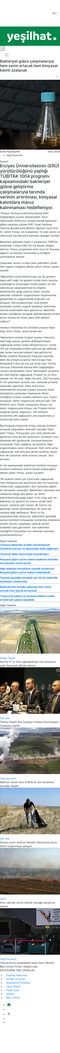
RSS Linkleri (13, 997)
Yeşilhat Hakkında (16, 975)
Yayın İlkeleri (13, 986)
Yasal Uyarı (12, 990)
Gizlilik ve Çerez (15, 979)
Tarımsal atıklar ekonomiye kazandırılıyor (24, 554)
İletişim (10, 993)
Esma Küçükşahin (10, 151)
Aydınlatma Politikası (18, 982)
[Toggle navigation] (6, 55)
